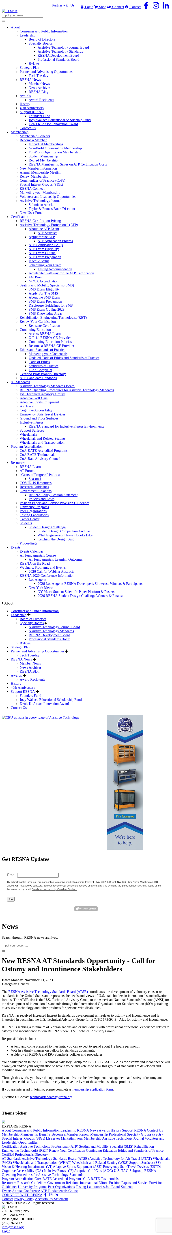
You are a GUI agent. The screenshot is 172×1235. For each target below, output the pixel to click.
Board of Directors (33, 619)
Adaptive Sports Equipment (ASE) (77, 1166)
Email (11, 874)
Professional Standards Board (49, 639)
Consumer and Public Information (35, 611)
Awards (16, 675)
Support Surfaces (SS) (145, 1162)
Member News (30, 663)
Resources (9, 1183)
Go (11, 899)
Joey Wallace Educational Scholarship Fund (51, 699)
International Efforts (94, 1183)
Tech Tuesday (29, 655)
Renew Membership (93, 1134)
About (6, 1130)
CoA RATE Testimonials (100, 1179)
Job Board (112, 1187)
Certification (10, 1146)
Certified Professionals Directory (25, 1154)
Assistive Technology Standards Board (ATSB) (55, 1158)
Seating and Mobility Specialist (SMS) (106, 1146)
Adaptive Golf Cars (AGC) (93, 1171)
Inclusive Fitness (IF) (58, 1171)
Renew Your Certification (67, 1150)
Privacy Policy (24, 1199)
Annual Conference (26, 1191)
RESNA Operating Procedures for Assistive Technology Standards (79, 1173)
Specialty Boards (32, 623)
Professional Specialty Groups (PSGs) (136, 1134)
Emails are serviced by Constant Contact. (54, 889)
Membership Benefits (35, 1134)
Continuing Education (101, 1150)
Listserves (53, 1138)
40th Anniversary (23, 687)
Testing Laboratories (90, 1187)
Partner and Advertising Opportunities (37, 651)
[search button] (3, 21)
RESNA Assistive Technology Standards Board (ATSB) (48, 992)
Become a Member (65, 1134)
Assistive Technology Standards (51, 631)
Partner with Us (63, 5)
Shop (102, 7)
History (16, 683)
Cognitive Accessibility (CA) (22, 1171)
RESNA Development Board (49, 635)
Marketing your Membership (81, 1138)
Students (127, 1187)
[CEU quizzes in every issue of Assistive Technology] (41, 717)
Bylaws (25, 643)
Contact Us (19, 708)
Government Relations (63, 1183)
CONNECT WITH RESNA (22, 1195)
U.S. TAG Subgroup (128, 1171)
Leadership (18, 615)
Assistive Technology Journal (123, 1138)
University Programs (32, 1187)
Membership (10, 1134)
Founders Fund (30, 695)
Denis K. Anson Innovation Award (44, 704)
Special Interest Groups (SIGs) (23, 1138)
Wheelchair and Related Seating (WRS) (100, 1162)
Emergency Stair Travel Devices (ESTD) (132, 1166)
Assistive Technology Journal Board (54, 627)
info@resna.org (13, 1227)
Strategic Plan (20, 647)
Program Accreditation (18, 1179)
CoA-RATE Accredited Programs (58, 1179)
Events (6, 1191)
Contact (135, 7)
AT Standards (11, 1158)
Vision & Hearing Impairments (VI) (27, 1166)
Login (88, 7)
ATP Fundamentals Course (59, 1191)
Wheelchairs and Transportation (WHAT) (42, 1162)
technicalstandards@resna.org (51, 1097)
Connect (117, 7)
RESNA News (21, 659)
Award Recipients (32, 679)
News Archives (30, 667)
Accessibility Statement (51, 1199)
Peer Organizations (61, 1187)
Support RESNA (23, 691)
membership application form (92, 1089)
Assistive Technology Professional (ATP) (49, 1146)
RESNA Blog (29, 671)
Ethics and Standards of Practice (140, 1150)
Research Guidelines (31, 1183)
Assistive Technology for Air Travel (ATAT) (120, 1158)
